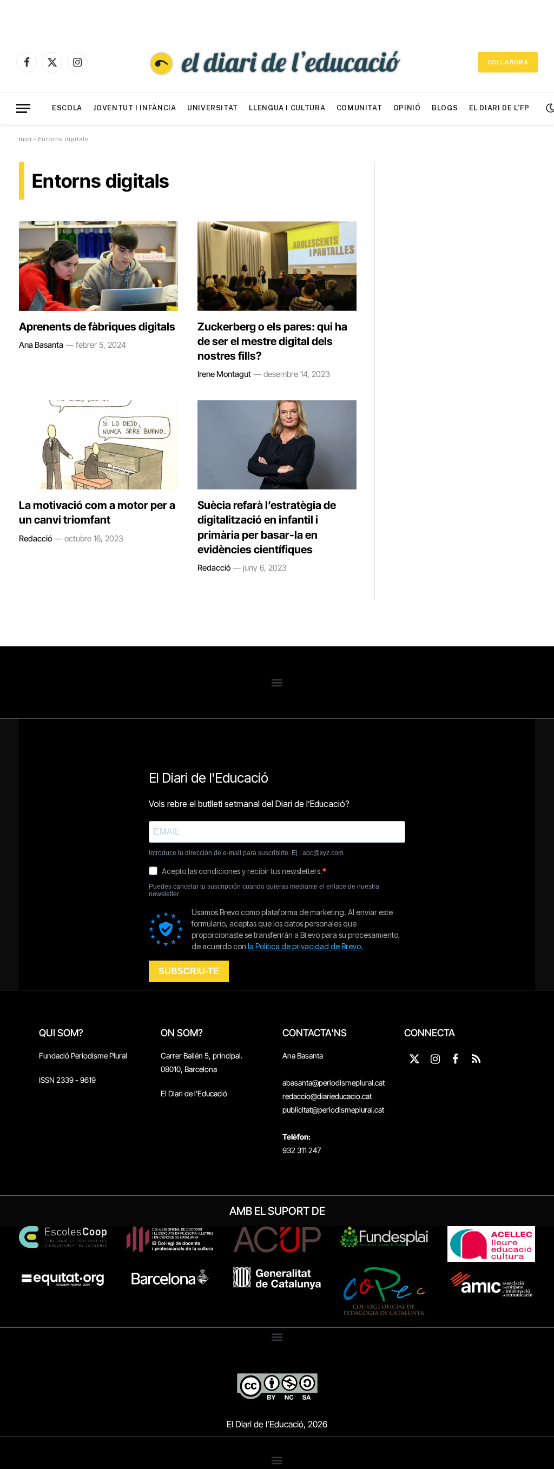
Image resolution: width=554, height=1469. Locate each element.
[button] (277, 682)
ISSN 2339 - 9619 (67, 1079)
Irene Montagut (224, 374)
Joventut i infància (134, 108)
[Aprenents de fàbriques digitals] (98, 265)
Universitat (212, 108)
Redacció (35, 538)
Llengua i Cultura (287, 108)
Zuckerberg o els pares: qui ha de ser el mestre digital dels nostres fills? (272, 341)
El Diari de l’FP (499, 108)
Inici (25, 139)
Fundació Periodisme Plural (83, 1055)
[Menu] (23, 108)
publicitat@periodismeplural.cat (333, 1109)
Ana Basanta (41, 345)
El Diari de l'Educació (194, 1093)
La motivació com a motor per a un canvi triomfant (97, 512)
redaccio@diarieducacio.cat (327, 1096)
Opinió (407, 108)
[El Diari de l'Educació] (277, 62)
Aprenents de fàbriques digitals (97, 326)
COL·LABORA (508, 62)
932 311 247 (301, 1150)
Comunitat (359, 108)
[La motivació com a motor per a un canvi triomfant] (98, 444)
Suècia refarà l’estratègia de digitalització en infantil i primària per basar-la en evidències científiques (266, 527)
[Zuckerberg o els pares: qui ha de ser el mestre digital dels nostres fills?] (277, 265)
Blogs (445, 108)
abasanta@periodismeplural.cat (333, 1082)
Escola (67, 108)
